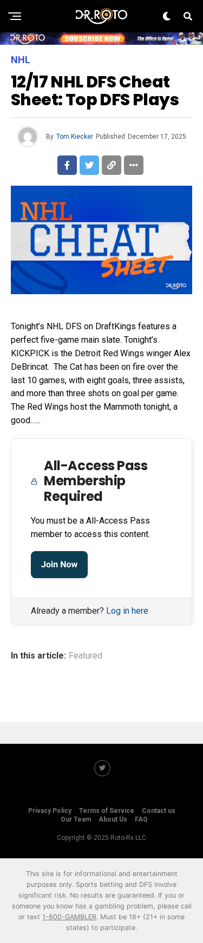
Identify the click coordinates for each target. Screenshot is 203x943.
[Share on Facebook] (67, 165)
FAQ (141, 819)
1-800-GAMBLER (69, 917)
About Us (113, 819)
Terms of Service (106, 811)
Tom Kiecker (74, 136)
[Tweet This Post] (89, 165)
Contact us (158, 811)
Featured (85, 656)
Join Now (59, 564)
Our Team (76, 819)
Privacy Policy (49, 811)
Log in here (127, 611)
